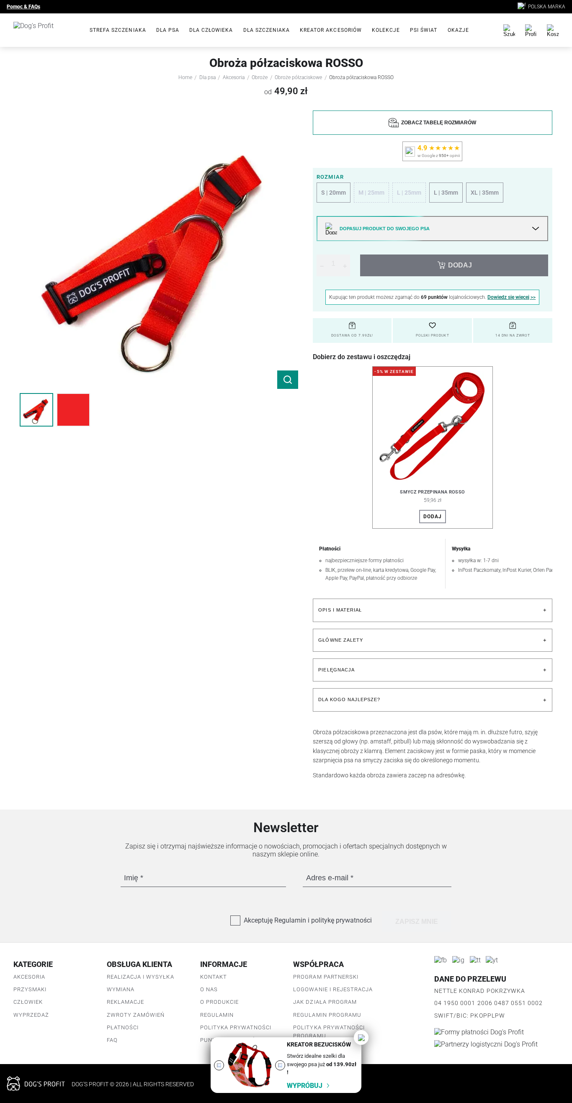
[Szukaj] (509, 30)
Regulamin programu (327, 1015)
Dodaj (432, 516)
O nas (209, 989)
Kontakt (213, 977)
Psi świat (423, 30)
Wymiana (120, 989)
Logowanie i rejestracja (333, 989)
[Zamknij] (361, 1037)
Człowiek (28, 1002)
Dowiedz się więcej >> (511, 297)
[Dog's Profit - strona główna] (44, 30)
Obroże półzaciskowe (298, 77)
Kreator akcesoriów (331, 30)
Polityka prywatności (236, 1027)
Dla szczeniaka (266, 30)
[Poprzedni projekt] (219, 1065)
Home (185, 77)
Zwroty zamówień (136, 1015)
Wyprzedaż (31, 1015)
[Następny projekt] (280, 1065)
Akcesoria (234, 77)
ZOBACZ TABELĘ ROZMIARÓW (437, 123)
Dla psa (167, 30)
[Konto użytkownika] (531, 30)
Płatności (123, 1027)
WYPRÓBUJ (304, 1086)
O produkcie (219, 1002)
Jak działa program (325, 1002)
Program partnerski (325, 977)
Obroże (260, 77)
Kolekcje (386, 30)
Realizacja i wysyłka (140, 977)
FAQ (112, 1040)
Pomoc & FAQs (23, 6)
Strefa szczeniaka (118, 30)
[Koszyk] (553, 30)
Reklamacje (125, 1002)
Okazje (458, 30)
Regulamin (217, 1015)
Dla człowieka (211, 30)
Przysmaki (29, 989)
